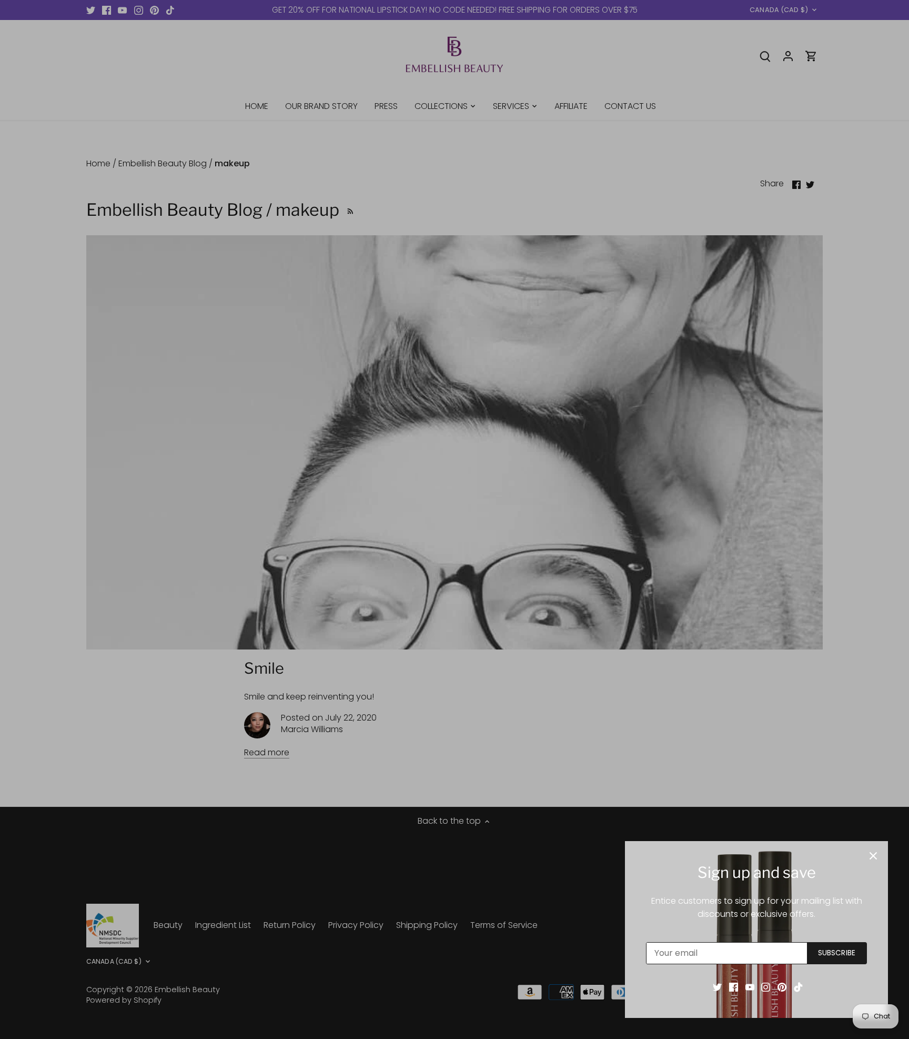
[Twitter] (717, 987)
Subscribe (836, 953)
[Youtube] (749, 987)
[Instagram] (765, 987)
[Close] (873, 855)
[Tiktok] (798, 987)
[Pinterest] (781, 987)
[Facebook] (733, 987)
